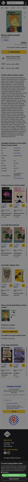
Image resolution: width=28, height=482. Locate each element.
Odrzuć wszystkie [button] (14, 479)
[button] (14, 472)
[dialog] (14, 471)
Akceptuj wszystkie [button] (14, 475)
